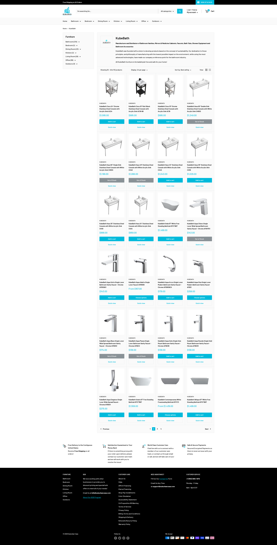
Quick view (112, 127)
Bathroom (75, 21)
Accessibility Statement (127, 500)
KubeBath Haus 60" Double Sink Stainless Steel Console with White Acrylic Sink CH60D (199, 108)
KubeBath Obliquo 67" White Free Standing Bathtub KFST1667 (198, 401)
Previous (106, 429)
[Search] (180, 11)
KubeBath (72, 28)
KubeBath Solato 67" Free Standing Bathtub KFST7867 (141, 401)
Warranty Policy (124, 524)
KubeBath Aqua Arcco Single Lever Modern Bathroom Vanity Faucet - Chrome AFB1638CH (170, 284)
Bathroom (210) (71, 42)
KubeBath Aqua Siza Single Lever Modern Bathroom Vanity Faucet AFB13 (199, 284)
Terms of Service (124, 507)
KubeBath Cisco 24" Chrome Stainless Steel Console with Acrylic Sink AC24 (109, 108)
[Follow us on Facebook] (115, 538)
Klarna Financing (124, 489)
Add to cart (112, 122)
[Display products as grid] (206, 70)
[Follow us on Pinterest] (127, 538)
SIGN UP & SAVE (206, 2)
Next (207, 429)
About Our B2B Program (92, 497)
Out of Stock (199, 122)
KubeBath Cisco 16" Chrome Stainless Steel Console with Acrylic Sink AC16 (168, 108)
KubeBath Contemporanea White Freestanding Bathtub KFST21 (169, 401)
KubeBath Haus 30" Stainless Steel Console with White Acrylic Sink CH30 (111, 226)
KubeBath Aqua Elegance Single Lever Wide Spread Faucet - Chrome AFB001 (110, 402)
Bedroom (88, 21)
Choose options (141, 298)
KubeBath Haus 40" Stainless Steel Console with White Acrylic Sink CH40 (170, 167)
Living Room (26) (72, 56)
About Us (121, 479)
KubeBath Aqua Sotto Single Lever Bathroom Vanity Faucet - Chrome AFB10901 (111, 284)
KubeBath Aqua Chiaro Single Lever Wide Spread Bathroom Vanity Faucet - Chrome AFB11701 (198, 226)
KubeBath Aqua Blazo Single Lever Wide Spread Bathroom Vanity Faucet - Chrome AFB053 (111, 343)
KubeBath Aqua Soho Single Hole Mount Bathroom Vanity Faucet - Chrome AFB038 (169, 343)
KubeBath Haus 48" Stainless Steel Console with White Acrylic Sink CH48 (141, 167)
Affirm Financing (124, 486)
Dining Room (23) (72, 49)
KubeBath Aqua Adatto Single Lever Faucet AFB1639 (139, 283)
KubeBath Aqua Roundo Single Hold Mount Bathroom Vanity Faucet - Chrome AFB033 (199, 343)
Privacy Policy (123, 510)
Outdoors (155, 21)
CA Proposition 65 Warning (128, 503)
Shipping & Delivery (125, 517)
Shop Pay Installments (126, 493)
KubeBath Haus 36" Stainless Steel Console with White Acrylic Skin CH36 (199, 167)
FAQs (120, 482)
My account (191, 12)
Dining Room (103, 21)
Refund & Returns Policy (127, 521)
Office (143, 21)
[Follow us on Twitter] (119, 538)
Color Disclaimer (124, 496)
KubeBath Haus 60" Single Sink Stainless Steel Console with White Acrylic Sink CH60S (111, 167)
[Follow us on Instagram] (123, 538)
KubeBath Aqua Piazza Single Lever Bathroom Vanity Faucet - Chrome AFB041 (140, 343)
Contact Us (163, 479)
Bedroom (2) (70, 45)
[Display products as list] (210, 70)
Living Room (130, 21)
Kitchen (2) (70, 53)
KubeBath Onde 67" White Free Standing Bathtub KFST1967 (168, 225)
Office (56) (70, 60)
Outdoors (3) (70, 64)
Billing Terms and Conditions (129, 514)
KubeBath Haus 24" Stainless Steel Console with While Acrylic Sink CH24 (141, 226)
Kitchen (117, 21)
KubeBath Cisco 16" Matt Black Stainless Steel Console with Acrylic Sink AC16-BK (139, 108)
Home (65, 21)
